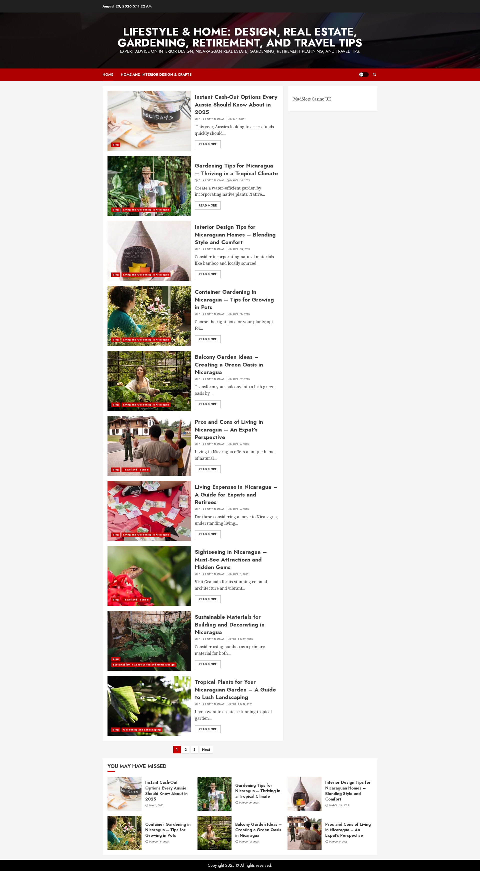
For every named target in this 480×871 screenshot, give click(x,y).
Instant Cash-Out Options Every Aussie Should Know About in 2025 (236, 104)
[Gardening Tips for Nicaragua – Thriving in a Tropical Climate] (149, 186)
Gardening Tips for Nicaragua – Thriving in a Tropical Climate (236, 169)
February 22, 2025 (241, 639)
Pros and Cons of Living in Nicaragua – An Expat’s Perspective (229, 429)
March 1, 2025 (239, 574)
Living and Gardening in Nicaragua (146, 210)
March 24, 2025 (240, 249)
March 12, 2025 (240, 379)
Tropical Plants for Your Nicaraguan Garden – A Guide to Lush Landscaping (235, 689)
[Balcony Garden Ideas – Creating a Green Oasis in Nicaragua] (149, 381)
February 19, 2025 (241, 704)
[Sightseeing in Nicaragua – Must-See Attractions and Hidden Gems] (149, 576)
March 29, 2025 (240, 180)
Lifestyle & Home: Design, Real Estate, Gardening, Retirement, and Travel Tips (240, 37)
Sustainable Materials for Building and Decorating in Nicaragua (229, 624)
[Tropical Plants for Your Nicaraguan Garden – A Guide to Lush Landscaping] (149, 706)
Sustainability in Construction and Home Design (144, 664)
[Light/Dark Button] (364, 74)
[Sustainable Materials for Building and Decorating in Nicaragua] (149, 641)
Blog (116, 144)
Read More (208, 144)
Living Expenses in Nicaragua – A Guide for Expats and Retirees (236, 494)
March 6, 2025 (239, 444)
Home (107, 74)
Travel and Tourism (135, 470)
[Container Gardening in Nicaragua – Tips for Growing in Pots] (149, 316)
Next (206, 749)
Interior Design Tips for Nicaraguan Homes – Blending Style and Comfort (235, 234)
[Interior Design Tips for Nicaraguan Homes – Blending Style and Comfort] (149, 251)
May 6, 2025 (237, 119)
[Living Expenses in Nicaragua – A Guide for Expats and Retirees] (149, 511)
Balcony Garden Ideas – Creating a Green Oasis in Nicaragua (229, 364)
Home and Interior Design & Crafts (156, 74)
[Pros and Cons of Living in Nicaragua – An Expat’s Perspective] (149, 446)
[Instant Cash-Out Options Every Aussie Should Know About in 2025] (149, 121)
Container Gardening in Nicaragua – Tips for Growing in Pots (234, 299)
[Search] (374, 74)
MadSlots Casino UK (312, 99)
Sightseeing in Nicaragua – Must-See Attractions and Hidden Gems (231, 559)
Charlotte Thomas (211, 119)
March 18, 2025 (240, 314)
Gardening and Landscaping (142, 730)
